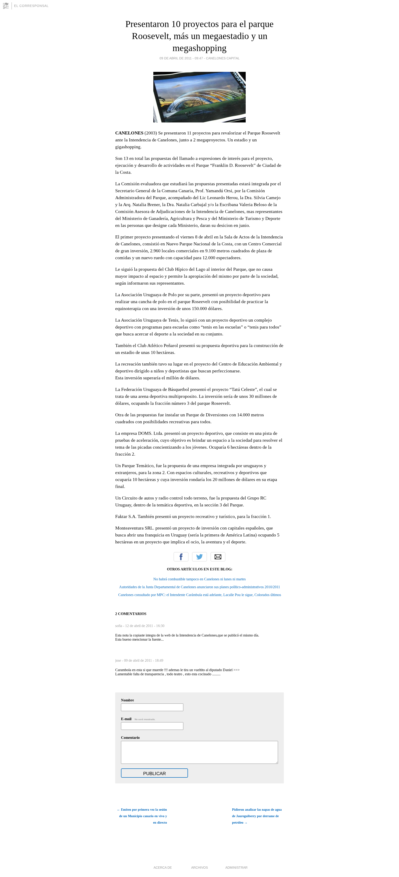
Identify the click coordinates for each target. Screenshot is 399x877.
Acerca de (163, 867)
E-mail (138, 719)
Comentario (130, 738)
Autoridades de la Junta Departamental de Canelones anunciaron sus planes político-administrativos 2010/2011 (199, 587)
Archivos (199, 867)
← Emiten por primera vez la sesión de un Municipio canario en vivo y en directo (142, 816)
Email (218, 556)
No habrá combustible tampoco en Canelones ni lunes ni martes (199, 579)
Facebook (181, 556)
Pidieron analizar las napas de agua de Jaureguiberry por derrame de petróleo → (257, 816)
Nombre (127, 700)
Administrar (236, 867)
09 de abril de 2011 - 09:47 (181, 58)
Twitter (199, 556)
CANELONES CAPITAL (223, 58)
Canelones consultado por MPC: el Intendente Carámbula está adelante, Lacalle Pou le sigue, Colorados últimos (199, 595)
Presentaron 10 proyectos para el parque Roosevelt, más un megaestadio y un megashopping (199, 36)
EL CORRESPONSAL (31, 6)
